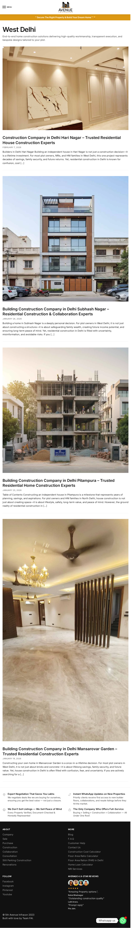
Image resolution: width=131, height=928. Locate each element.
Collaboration (10, 851)
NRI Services (75, 869)
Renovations (9, 864)
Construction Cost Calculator (84, 851)
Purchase (8, 843)
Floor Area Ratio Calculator (83, 856)
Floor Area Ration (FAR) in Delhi (85, 860)
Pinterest (8, 890)
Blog (70, 834)
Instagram (8, 885)
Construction (10, 847)
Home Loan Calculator (80, 864)
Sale (5, 838)
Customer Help (76, 843)
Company (8, 834)
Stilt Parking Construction (17, 860)
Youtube (7, 894)
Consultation (10, 856)
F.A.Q (71, 838)
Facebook (8, 881)
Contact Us (74, 847)
